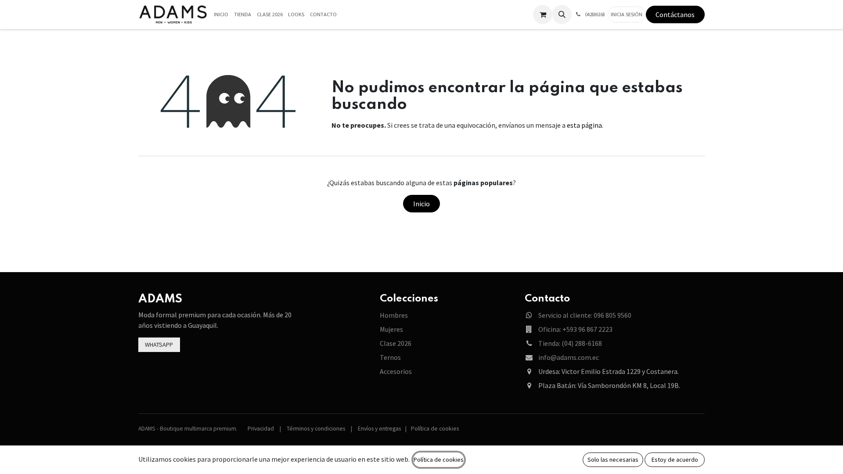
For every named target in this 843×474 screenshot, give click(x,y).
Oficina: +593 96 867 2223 (575, 329)
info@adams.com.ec (568, 357)
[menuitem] (221, 14)
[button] (562, 14)
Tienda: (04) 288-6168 (570, 343)
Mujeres (391, 329)
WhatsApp (159, 344)
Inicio (421, 203)
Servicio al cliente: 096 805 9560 (584, 315)
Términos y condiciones (316, 428)
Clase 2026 (395, 343)
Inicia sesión (626, 14)
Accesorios (396, 371)
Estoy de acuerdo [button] (675, 459)
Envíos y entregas (379, 428)
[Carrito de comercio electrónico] (542, 14)
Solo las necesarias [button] (612, 459)
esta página (584, 125)
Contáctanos (675, 14)
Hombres (394, 315)
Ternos (390, 357)
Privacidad (261, 428)
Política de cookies (435, 428)
